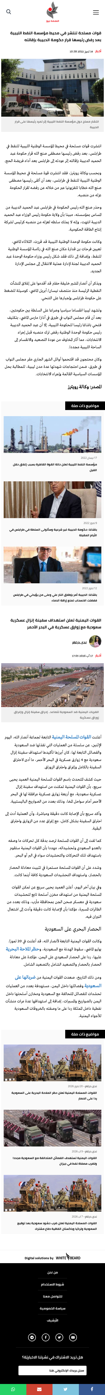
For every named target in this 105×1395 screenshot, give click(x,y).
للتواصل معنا (52, 1296)
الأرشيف (52, 1320)
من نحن (52, 1272)
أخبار (98, 51)
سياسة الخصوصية (52, 1308)
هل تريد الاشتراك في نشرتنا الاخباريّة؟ (52, 1357)
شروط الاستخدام (52, 1284)
